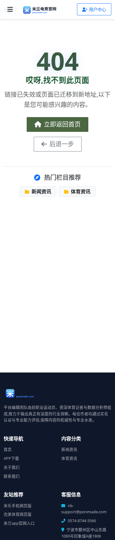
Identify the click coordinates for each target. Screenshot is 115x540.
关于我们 (12, 467)
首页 (8, 449)
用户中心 (97, 9)
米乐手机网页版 (18, 505)
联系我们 (12, 476)
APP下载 (11, 458)
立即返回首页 (62, 124)
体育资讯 (80, 191)
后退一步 (61, 144)
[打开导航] (10, 9)
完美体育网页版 (18, 514)
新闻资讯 (40, 191)
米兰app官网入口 (19, 523)
